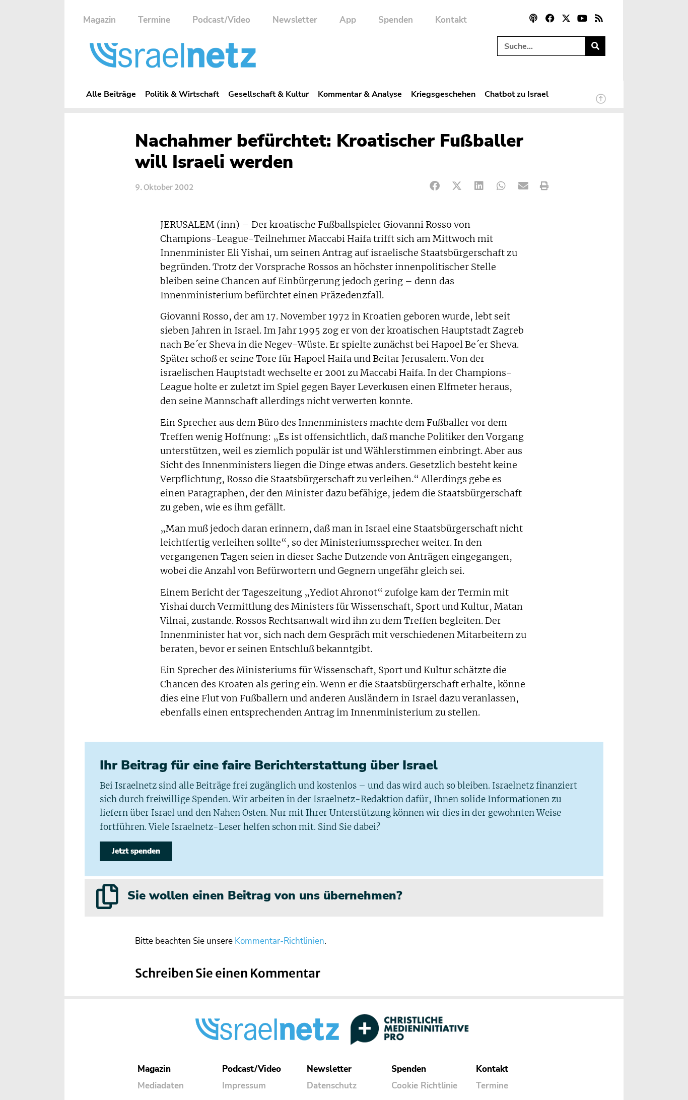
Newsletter (294, 20)
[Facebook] (549, 18)
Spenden (395, 20)
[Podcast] (533, 18)
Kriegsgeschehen (443, 94)
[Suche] (595, 46)
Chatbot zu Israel (516, 94)
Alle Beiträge (111, 94)
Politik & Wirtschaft (182, 94)
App (347, 20)
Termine (154, 20)
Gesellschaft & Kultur (268, 94)
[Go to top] (600, 103)
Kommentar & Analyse (360, 94)
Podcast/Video (221, 20)
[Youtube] (582, 18)
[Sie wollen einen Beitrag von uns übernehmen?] (107, 896)
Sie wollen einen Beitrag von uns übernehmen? (264, 895)
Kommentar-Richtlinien (279, 941)
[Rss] (599, 18)
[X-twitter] (566, 18)
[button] (435, 186)
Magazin (99, 20)
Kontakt (451, 20)
